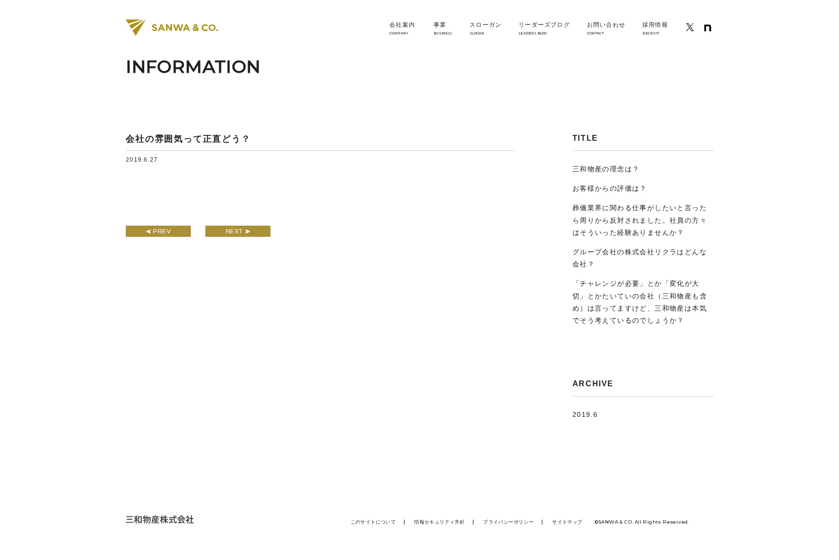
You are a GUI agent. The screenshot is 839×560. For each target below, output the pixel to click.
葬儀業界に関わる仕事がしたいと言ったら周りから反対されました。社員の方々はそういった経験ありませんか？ (639, 220)
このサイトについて (373, 522)
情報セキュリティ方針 (439, 522)
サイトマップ (567, 522)
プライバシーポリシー (508, 522)
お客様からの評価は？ (609, 188)
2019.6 (585, 414)
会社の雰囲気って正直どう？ (188, 139)
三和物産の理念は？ (606, 169)
